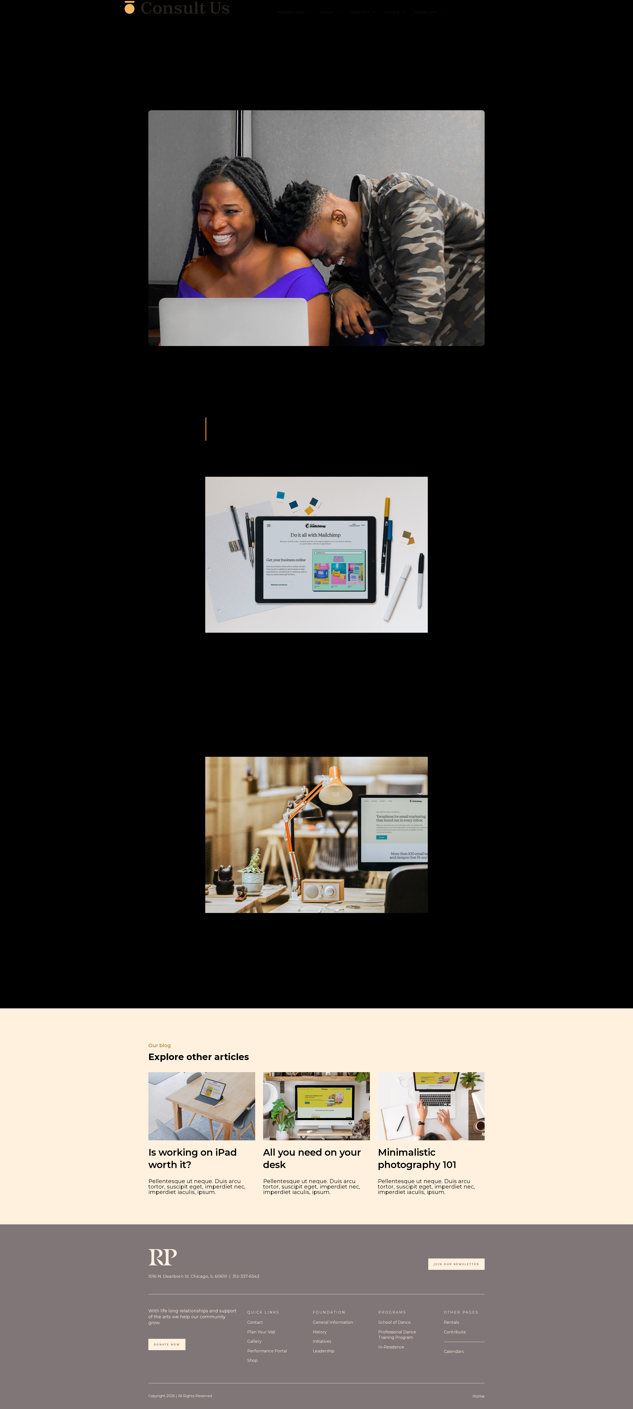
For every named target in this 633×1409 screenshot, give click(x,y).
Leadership (324, 1351)
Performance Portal (267, 1351)
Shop (252, 1360)
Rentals (451, 1322)
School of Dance (394, 1322)
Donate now (167, 1344)
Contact (255, 1322)
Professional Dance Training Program (397, 1335)
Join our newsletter (456, 1264)
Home (479, 1396)
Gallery (254, 1341)
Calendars (454, 1351)
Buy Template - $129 (480, 12)
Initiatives (322, 1341)
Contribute (455, 1332)
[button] (294, 12)
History (320, 1332)
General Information (333, 1322)
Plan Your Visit (261, 1332)
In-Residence (391, 1347)
